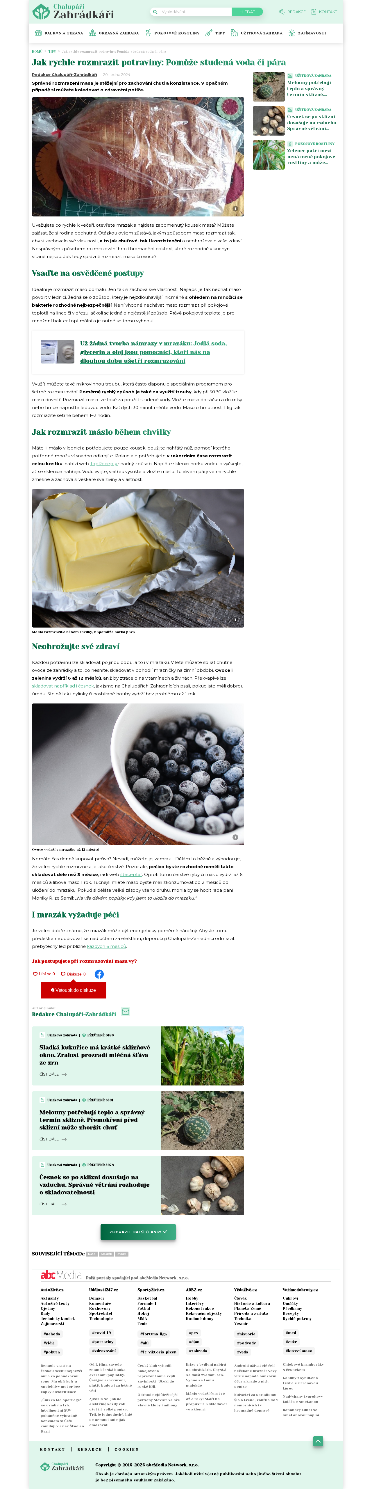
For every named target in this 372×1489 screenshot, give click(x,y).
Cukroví (290, 1298)
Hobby (192, 1298)
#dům (194, 1342)
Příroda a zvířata (251, 1313)
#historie (246, 1334)
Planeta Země (247, 1308)
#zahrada (198, 1351)
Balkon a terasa (64, 33)
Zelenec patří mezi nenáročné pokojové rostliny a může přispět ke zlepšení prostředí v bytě (311, 162)
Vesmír (241, 1323)
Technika (242, 1318)
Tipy (220, 33)
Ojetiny (48, 1308)
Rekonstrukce (200, 1308)
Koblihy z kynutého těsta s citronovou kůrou (300, 1383)
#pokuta (52, 1352)
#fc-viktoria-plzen (158, 1352)
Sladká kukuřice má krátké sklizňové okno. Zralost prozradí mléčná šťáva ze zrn (95, 1055)
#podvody (246, 1343)
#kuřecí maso (299, 1351)
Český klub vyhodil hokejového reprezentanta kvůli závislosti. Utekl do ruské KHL (156, 1376)
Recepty (291, 1313)
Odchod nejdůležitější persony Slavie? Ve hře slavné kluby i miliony (158, 1400)
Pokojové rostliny (177, 33)
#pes (193, 1333)
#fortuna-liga (153, 1334)
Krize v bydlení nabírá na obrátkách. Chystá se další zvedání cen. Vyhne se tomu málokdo (206, 1374)
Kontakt (53, 1449)
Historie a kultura (252, 1303)
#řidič (49, 1343)
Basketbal (147, 1298)
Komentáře (100, 1303)
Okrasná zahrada (119, 33)
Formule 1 (146, 1303)
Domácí (96, 1298)
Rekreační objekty (204, 1313)
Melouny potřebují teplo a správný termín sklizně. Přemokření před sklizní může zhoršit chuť (92, 1120)
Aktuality (50, 1298)
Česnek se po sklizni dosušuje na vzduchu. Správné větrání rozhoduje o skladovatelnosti (95, 1185)
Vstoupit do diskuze (75, 990)
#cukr (291, 1342)
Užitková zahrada (261, 33)
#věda (242, 1352)
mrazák (106, 1254)
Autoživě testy (55, 1303)
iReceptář (131, 874)
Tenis (142, 1323)
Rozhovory (99, 1308)
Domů (37, 52)
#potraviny (102, 1342)
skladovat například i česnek (63, 686)
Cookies (127, 1449)
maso (92, 1254)
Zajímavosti (312, 33)
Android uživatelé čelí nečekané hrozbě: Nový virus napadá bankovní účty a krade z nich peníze (255, 1376)
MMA (142, 1318)
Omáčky (290, 1303)
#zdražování (104, 1351)
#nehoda (52, 1334)
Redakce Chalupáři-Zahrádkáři (64, 74)
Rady (45, 1313)
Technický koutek (58, 1318)
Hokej (143, 1313)
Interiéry (195, 1303)
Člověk (240, 1298)
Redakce (90, 1449)
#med (291, 1333)
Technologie (101, 1318)
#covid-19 (101, 1333)
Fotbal (143, 1308)
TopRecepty (104, 463)
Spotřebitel (100, 1313)
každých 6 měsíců (106, 946)
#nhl (144, 1343)
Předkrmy (292, 1308)
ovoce (121, 1254)
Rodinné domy (199, 1318)
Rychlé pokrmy (297, 1318)
